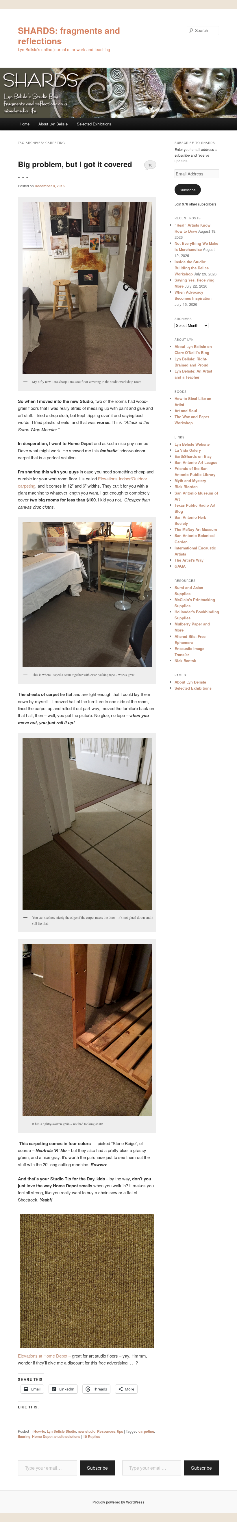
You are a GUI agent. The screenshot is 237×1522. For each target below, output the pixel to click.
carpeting (146, 1431)
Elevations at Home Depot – (45, 1356)
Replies (91, 1436)
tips (120, 1431)
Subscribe (188, 189)
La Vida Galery (188, 450)
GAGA (180, 566)
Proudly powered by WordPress (118, 1502)
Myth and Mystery (190, 480)
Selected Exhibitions (94, 124)
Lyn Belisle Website (192, 444)
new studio (86, 1431)
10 (150, 165)
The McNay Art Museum (196, 529)
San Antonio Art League (196, 462)
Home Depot (42, 1436)
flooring (24, 1436)
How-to (39, 1431)
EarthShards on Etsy (193, 456)
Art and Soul (186, 410)
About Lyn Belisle (53, 124)
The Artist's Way (189, 560)
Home (24, 124)
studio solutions (67, 1436)
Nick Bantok (185, 660)
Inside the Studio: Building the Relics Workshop (192, 268)
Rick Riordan (186, 486)
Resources (106, 1431)
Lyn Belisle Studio (61, 1431)
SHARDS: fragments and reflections (69, 35)
